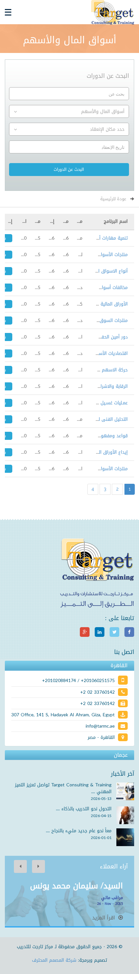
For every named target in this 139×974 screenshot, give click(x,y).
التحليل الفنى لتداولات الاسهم (98, 419)
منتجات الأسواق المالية (105, 254)
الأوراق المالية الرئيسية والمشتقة (95, 304)
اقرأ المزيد (104, 918)
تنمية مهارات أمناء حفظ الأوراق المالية (90, 238)
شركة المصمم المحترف (54, 960)
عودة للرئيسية (113, 199)
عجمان (121, 755)
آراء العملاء (114, 866)
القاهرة (119, 666)
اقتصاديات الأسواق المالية (102, 353)
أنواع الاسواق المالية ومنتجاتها (97, 271)
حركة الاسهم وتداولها (105, 370)
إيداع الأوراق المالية (109, 452)
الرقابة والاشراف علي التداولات (97, 386)
